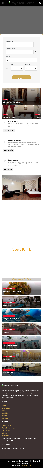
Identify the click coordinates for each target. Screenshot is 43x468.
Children (27, 64)
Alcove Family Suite (11, 102)
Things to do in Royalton (11, 319)
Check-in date (10, 41)
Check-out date (10, 48)
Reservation (8, 169)
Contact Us (6, 430)
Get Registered (9, 130)
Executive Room (9, 117)
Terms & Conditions (8, 428)
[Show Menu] (3, 3)
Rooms (8, 56)
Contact (4, 416)
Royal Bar (6, 332)
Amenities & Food (9, 288)
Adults (13, 64)
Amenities (5, 413)
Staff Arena (5, 418)
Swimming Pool (8, 372)
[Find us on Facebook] (2, 454)
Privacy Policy (6, 425)
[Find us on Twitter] (5, 454)
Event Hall (6, 359)
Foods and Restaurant (12, 292)
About (4, 405)
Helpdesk (5, 433)
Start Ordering (9, 150)
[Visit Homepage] (21, 3)
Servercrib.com (26, 465)
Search (21, 78)
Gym (3, 410)
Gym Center (7, 305)
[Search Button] (40, 3)
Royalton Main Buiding (10, 345)
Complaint (5, 436)
